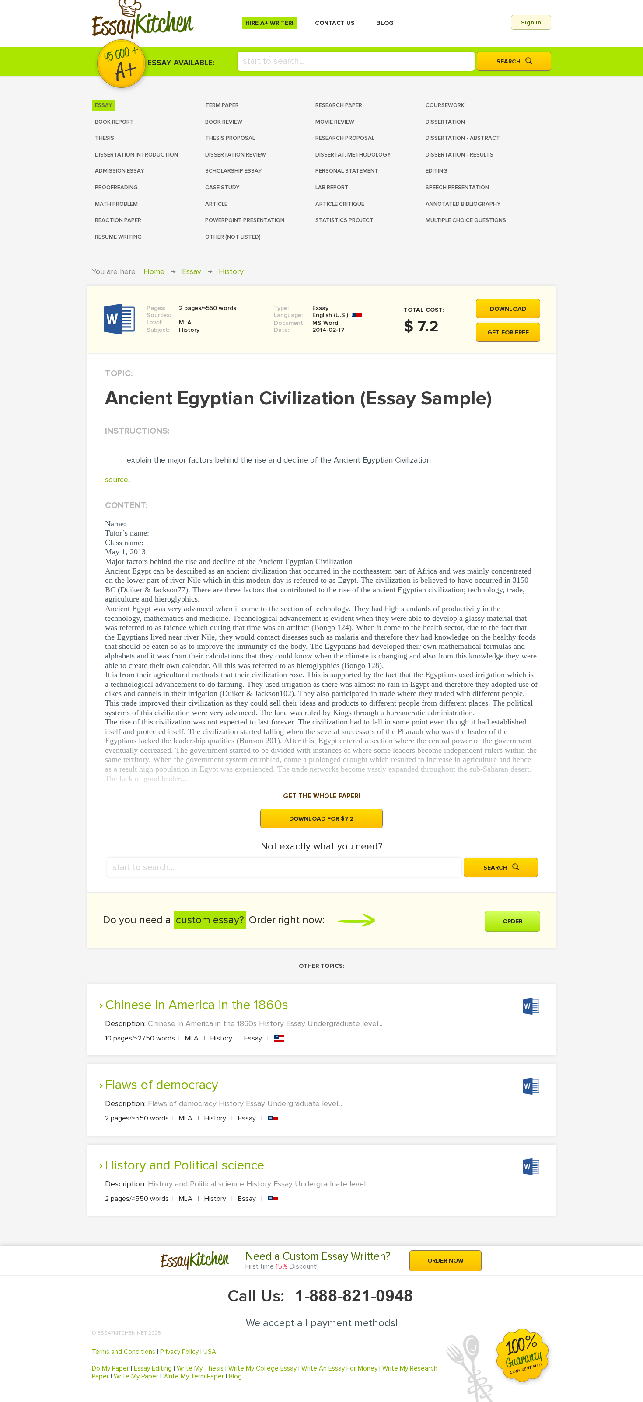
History (231, 271)
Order (512, 921)
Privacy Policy (179, 1352)
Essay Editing (153, 1368)
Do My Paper (110, 1368)
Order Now (445, 1260)
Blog (235, 1376)
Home (153, 271)
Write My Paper (136, 1376)
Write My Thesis (200, 1368)
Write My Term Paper (193, 1376)
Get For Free (508, 332)
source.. (118, 479)
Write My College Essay (262, 1368)
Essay (191, 271)
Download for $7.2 (321, 818)
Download (508, 309)
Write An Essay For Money (339, 1368)
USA (209, 1352)
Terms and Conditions (123, 1352)
